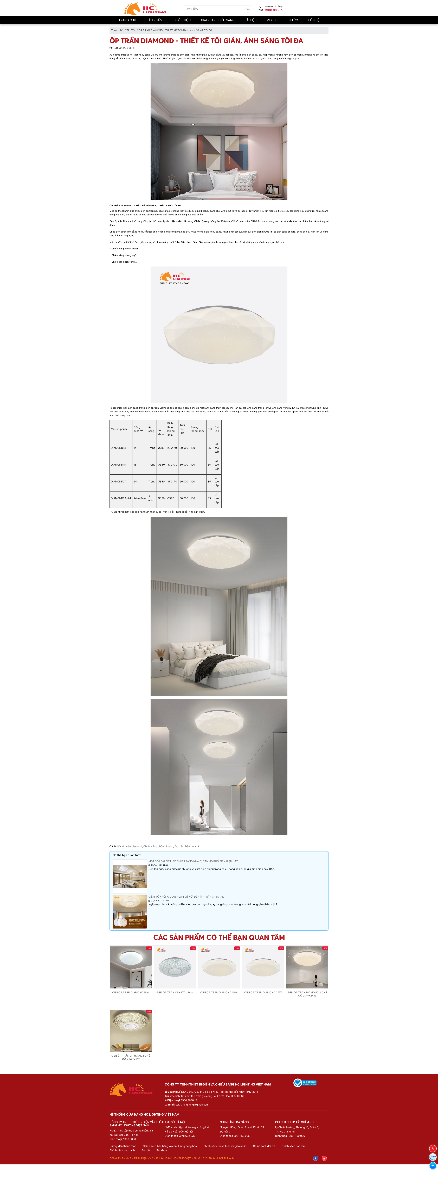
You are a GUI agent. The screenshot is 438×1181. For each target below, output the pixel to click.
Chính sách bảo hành (122, 1150)
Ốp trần (179, 846)
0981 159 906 (242, 1135)
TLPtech (229, 1158)
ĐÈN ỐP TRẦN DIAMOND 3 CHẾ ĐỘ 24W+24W (307, 994)
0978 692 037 (186, 1135)
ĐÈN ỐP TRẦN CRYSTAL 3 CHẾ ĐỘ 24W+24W (131, 1057)
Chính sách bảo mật (293, 1146)
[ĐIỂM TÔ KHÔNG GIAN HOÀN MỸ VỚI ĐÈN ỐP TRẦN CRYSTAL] (130, 911)
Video (271, 20)
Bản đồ (145, 1150)
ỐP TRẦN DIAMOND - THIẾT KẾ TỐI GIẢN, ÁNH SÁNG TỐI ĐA (175, 30)
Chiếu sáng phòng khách (158, 846)
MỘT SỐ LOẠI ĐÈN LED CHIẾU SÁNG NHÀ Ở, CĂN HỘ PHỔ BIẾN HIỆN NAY (193, 861)
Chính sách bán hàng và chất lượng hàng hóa (170, 1146)
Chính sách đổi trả (264, 1146)
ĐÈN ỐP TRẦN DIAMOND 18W (130, 992)
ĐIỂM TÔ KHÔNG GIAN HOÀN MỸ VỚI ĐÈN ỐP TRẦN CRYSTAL (186, 896)
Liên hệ (313, 20)
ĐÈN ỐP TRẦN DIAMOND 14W (219, 992)
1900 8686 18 (131, 1139)
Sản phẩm (155, 20)
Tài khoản (162, 1150)
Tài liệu (251, 20)
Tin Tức (292, 20)
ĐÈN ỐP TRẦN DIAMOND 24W (263, 992)
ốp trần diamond (132, 846)
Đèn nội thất (192, 846)
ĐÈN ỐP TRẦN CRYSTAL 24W (175, 992)
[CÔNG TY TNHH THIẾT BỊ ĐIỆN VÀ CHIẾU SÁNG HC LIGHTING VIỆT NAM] (145, 8)
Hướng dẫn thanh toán (123, 1146)
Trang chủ (127, 20)
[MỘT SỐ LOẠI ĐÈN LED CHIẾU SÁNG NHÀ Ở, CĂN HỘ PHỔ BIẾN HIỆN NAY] (130, 876)
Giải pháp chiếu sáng (218, 20)
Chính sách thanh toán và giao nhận (224, 1146)
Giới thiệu (183, 20)
